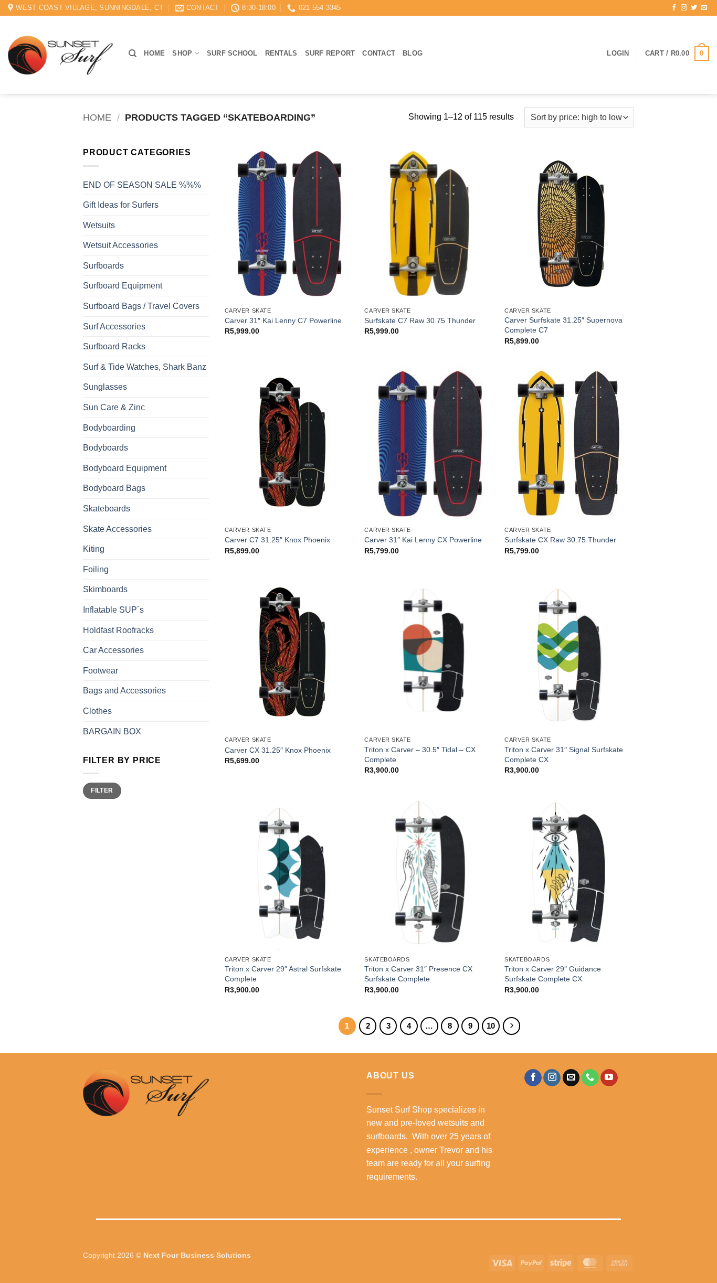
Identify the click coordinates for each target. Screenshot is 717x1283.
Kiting (93, 548)
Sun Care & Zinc (114, 407)
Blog (413, 53)
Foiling (96, 569)
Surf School (232, 53)
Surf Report (330, 53)
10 (491, 1025)
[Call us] (590, 1078)
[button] (618, 53)
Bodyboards (105, 447)
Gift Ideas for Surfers (121, 204)
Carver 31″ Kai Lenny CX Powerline (423, 540)
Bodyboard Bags (114, 488)
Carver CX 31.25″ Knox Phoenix (278, 750)
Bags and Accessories (124, 690)
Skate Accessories (117, 529)
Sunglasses (105, 386)
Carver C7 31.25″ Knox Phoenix (277, 540)
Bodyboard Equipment (124, 468)
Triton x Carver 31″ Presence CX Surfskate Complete (418, 974)
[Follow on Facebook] (674, 8)
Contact (378, 53)
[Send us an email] (704, 8)
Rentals (281, 53)
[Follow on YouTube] (609, 1078)
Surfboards (103, 265)
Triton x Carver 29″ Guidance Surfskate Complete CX (552, 974)
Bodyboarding (109, 427)
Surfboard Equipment (122, 285)
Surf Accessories (114, 326)
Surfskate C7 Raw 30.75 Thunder (420, 320)
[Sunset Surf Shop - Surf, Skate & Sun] (60, 55)
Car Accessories (113, 650)
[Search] (132, 53)
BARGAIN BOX (112, 731)
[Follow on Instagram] (684, 8)
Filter (102, 790)
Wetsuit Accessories (120, 245)
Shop (182, 53)
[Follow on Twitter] (694, 8)
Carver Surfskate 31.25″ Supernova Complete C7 (563, 325)
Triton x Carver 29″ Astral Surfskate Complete (283, 974)
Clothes (97, 711)
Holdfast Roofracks (118, 630)
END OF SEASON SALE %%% (142, 184)
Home (154, 53)
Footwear (100, 670)
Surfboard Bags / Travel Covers (141, 306)
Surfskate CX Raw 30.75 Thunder (560, 540)
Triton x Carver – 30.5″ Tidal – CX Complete (420, 754)
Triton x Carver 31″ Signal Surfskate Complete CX (563, 754)
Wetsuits (99, 225)
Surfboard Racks (114, 346)
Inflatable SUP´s (113, 609)
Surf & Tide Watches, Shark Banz (144, 366)
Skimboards (105, 589)
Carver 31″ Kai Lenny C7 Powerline (283, 320)
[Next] (512, 1026)
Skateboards (106, 508)
